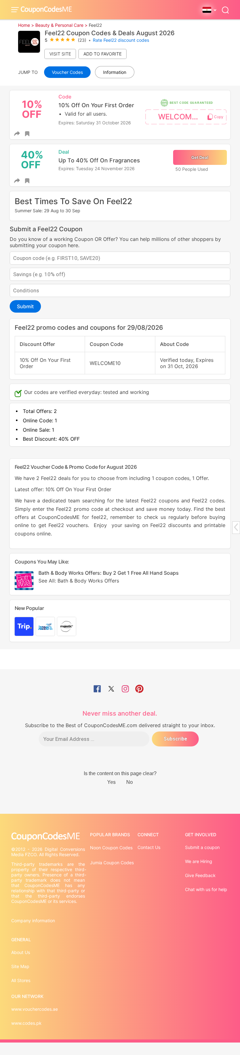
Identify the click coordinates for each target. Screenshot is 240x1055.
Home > (26, 25)
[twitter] (111, 689)
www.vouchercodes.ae (34, 1009)
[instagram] (125, 689)
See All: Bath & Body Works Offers (78, 581)
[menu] (16, 9)
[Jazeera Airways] (45, 626)
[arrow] (236, 527)
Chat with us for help (206, 889)
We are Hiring (198, 861)
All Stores (20, 980)
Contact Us (149, 847)
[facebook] (97, 689)
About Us (20, 952)
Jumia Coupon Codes (112, 862)
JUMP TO (28, 72)
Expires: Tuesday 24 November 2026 (96, 168)
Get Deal (199, 157)
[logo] (46, 9)
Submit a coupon (202, 847)
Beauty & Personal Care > (61, 25)
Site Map (20, 966)
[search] (225, 9)
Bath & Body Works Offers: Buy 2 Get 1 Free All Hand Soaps (108, 577)
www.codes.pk (26, 1023)
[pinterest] (139, 689)
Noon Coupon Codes (111, 847)
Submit (25, 306)
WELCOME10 (181, 116)
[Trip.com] (24, 626)
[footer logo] (48, 837)
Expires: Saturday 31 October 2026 (94, 122)
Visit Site (60, 53)
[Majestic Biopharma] (66, 626)
